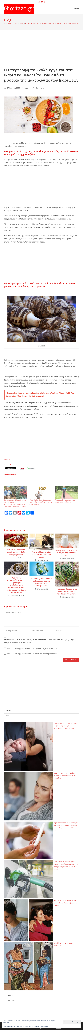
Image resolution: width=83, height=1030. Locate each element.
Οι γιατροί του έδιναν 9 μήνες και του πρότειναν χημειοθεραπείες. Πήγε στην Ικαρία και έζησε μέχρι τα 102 (15, 503)
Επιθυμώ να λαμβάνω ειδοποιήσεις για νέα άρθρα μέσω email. (32, 654)
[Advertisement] (41, 51)
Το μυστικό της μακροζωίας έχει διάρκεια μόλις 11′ (65, 501)
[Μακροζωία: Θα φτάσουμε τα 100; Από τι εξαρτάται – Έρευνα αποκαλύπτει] (41, 492)
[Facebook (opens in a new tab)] (42, 2)
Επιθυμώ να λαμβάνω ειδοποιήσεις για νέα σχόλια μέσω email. (32, 648)
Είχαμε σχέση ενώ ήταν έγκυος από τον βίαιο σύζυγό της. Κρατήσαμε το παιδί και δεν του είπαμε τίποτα (65, 725)
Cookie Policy (44, 1026)
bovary (7, 459)
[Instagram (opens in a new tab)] (44, 2)
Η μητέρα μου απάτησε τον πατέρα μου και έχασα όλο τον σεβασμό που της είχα (66, 902)
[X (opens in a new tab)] (39, 2)
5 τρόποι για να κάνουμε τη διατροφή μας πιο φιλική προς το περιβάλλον (41, 582)
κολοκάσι (11, 521)
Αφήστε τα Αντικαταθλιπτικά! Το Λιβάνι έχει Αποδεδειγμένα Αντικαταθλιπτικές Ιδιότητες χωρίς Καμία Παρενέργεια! (16, 585)
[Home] (5, 23)
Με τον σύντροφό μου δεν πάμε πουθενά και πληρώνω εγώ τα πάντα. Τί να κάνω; (66, 775)
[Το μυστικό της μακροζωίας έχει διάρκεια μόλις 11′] (66, 492)
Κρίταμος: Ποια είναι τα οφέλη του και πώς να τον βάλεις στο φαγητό (67, 591)
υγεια (27, 88)
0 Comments (39, 88)
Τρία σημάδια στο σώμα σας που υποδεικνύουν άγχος (41, 554)
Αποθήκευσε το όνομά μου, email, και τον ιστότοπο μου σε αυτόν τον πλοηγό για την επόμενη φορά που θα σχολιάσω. (39, 641)
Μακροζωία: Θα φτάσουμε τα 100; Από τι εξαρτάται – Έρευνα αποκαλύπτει (41, 502)
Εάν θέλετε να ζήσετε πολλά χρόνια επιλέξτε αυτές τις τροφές (16, 552)
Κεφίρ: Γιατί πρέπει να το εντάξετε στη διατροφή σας (66, 552)
